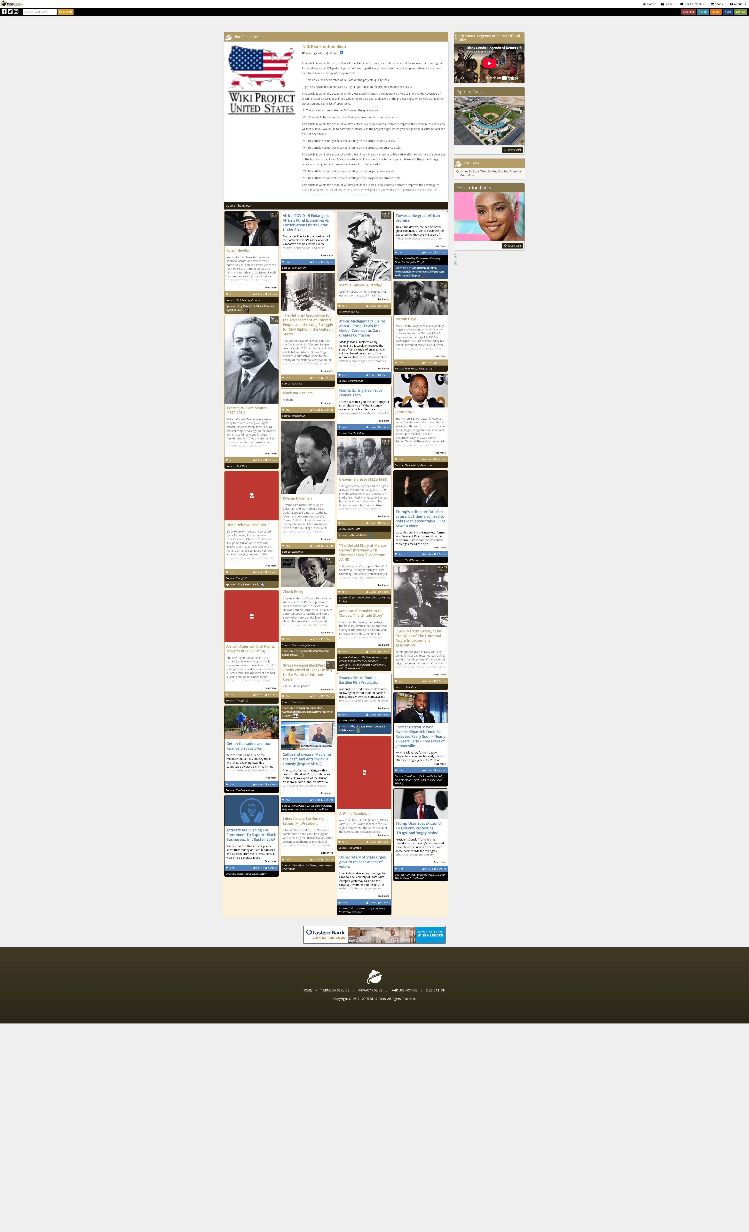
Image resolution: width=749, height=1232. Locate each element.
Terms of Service (335, 990)
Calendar (688, 11)
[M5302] (489, 263)
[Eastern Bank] (374, 935)
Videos (716, 11)
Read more (271, 287)
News (728, 11)
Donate (740, 11)
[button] (20, 1227)
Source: (244, 300)
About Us (740, 4)
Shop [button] (718, 4)
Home (651, 4)
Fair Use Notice (404, 990)
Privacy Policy (370, 990)
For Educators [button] (694, 4)
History (702, 11)
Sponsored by (419, 271)
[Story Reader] (489, 255)
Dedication (435, 990)
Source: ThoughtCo (238, 205)
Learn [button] (668, 4)
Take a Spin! (514, 150)
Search (67, 12)
